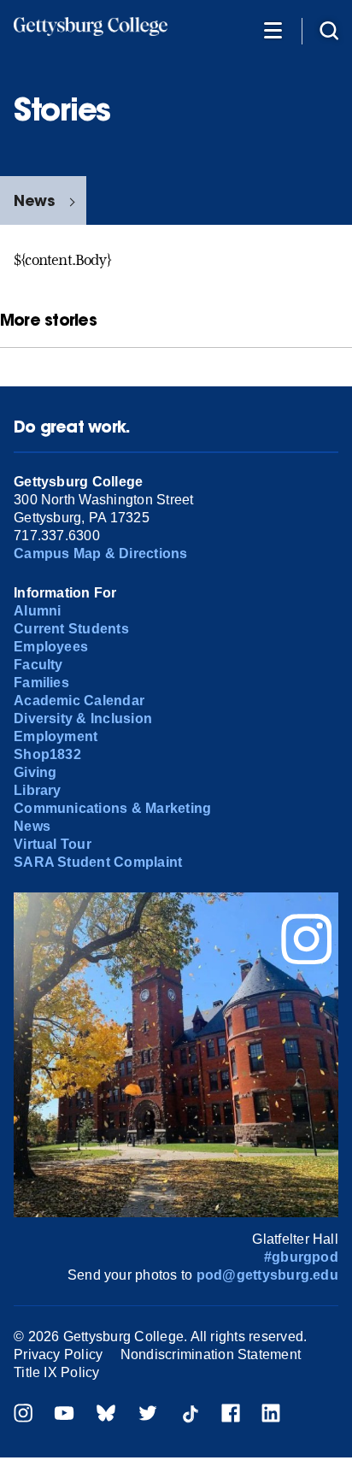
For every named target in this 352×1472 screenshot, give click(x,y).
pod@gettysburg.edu (267, 1275)
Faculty (38, 664)
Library (38, 790)
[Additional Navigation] (272, 29)
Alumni (37, 611)
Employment (55, 736)
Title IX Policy (57, 1372)
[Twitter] (148, 1415)
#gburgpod (301, 1257)
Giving (35, 772)
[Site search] (329, 29)
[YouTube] (64, 1415)
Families (41, 682)
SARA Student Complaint (98, 862)
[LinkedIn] (270, 1415)
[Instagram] (23, 1415)
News (34, 200)
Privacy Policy (58, 1354)
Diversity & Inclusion (83, 718)
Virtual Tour (52, 844)
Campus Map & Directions (101, 553)
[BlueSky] (106, 1415)
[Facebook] (230, 1415)
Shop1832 (47, 754)
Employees (51, 646)
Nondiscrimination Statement (210, 1354)
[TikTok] (189, 1415)
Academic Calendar (79, 700)
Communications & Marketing (112, 808)
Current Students (71, 628)
